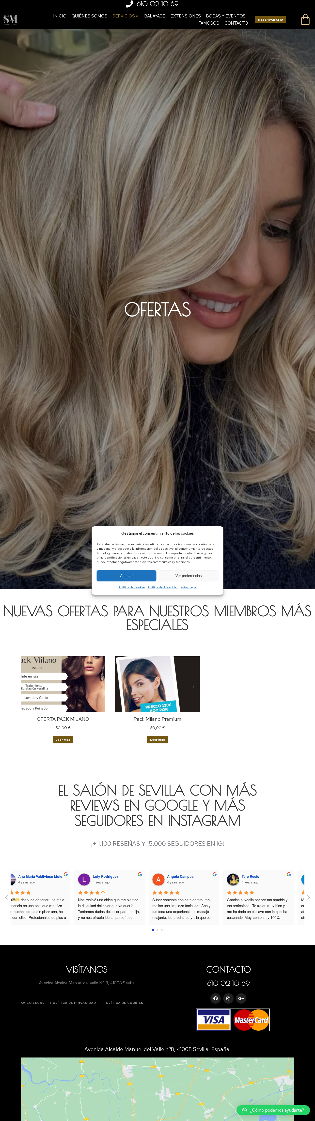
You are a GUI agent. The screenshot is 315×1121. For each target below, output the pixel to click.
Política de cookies (132, 587)
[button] (33, 1003)
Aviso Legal (189, 587)
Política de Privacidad (163, 587)
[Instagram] (228, 998)
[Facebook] (215, 998)
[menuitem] (59, 16)
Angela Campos (42, 876)
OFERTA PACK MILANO (63, 719)
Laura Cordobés (266, 876)
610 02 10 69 (157, 3)
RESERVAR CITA (270, 20)
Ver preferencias (188, 576)
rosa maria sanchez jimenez (201, 876)
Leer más (63, 740)
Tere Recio (112, 876)
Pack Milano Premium (157, 719)
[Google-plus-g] (241, 998)
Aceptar (126, 576)
